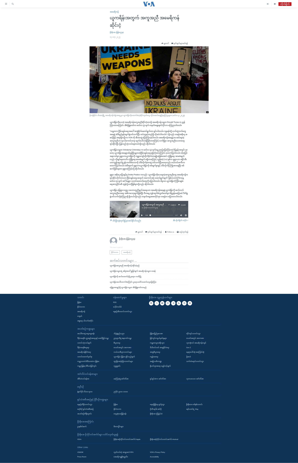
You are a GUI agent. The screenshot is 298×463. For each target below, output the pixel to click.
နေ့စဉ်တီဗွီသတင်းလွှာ (84, 404)
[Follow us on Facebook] (151, 303)
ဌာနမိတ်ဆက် (82, 426)
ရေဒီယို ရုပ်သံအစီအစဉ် (85, 409)
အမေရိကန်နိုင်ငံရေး (84, 352)
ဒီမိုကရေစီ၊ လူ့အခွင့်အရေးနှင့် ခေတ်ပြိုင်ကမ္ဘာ (93, 338)
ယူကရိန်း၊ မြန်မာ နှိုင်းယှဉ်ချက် (124, 357)
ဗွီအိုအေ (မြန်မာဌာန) (117, 32)
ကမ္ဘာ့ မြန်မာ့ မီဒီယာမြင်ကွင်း (87, 366)
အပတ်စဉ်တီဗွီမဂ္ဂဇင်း (84, 414)
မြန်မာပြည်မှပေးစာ (156, 334)
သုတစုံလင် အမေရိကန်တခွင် (196, 343)
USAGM (80, 452)
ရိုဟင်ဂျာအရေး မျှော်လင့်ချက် (160, 366)
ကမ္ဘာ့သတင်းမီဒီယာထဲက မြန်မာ (88, 361)
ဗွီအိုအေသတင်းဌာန (151, 208)
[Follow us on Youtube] (162, 303)
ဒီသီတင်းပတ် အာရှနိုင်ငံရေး (159, 347)
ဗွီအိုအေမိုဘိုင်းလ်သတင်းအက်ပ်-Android (164, 439)
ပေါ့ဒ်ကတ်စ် (117, 307)
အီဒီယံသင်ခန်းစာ (83, 379)
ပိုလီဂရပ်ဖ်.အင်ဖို (155, 409)
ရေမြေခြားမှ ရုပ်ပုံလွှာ (157, 404)
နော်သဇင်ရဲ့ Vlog (192, 409)
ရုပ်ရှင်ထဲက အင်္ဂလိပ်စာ (158, 379)
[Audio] (267, 4)
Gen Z (188, 347)
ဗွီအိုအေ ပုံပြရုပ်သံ (156, 414)
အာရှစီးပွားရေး (155, 352)
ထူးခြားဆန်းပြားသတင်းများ (123, 361)
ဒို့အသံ (188, 357)
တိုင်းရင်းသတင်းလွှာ (193, 334)
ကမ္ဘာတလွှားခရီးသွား (157, 343)
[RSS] (179, 303)
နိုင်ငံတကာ (81, 307)
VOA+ (79, 439)
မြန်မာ (79, 302)
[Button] (165, 43)
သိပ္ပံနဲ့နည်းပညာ (119, 334)
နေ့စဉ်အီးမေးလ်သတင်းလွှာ (122, 312)
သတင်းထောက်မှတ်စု (84, 357)
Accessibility (154, 457)
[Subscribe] (190, 303)
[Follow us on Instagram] (168, 303)
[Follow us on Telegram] (173, 303)
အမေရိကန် (114, 12)
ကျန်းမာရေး (154, 357)
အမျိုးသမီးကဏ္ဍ (156, 361)
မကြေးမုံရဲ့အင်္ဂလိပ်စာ (121, 379)
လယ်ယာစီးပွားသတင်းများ (123, 352)
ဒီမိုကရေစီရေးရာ (83, 347)
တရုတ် (79, 316)
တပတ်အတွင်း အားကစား (122, 347)
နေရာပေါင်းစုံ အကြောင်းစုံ (195, 352)
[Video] (274, 4)
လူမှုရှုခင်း (117, 366)
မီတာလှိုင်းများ (119, 426)
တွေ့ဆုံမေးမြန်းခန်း (120, 414)
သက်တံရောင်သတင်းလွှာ (195, 361)
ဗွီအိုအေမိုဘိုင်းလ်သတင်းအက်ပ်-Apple (127, 439)
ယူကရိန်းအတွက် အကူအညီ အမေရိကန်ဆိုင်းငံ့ (160, 205)
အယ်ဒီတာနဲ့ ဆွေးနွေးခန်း (86, 334)
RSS (114, 302)
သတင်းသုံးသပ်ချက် (84, 343)
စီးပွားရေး (117, 343)
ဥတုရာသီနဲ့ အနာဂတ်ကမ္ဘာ (123, 338)
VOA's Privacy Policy (157, 452)
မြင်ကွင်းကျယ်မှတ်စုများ (158, 338)
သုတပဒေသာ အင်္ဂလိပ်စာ (195, 379)
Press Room (81, 457)
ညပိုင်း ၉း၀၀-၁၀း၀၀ (121, 392)
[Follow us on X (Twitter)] (156, 303)
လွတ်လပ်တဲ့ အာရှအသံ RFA (123, 452)
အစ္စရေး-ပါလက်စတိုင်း (85, 321)
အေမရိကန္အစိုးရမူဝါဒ (121, 457)
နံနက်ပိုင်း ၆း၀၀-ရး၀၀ (84, 392)
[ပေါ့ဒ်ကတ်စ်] (184, 303)
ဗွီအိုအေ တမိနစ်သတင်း (194, 404)
